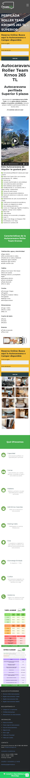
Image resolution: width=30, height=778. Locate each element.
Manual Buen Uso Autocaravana (11, 714)
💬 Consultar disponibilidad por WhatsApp (15, 775)
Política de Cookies (8, 737)
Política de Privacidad (8, 735)
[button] (15, 141)
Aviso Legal (6, 732)
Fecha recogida (5, 43)
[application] (15, 141)
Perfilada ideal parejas (9, 712)
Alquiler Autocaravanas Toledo (11, 696)
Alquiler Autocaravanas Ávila (10, 699)
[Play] (3, 164)
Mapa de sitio (6, 730)
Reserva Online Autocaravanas (11, 694)
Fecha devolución (6, 50)
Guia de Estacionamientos (10, 727)
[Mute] (24, 164)
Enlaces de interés (8, 722)
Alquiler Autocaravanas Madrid (11, 701)
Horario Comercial (8, 751)
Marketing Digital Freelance (8, 764)
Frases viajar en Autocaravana (11, 725)
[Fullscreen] (26, 164)
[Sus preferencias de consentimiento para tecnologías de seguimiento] (27, 775)
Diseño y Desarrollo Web (10, 761)
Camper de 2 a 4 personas (10, 709)
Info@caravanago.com (10, 747)
